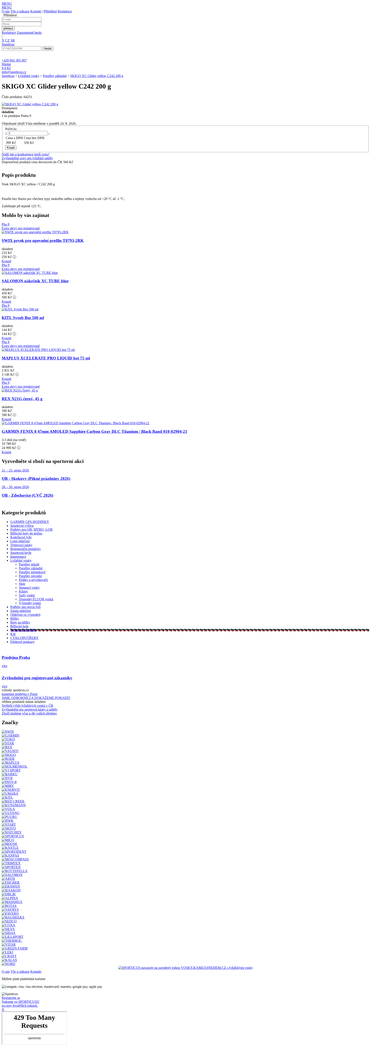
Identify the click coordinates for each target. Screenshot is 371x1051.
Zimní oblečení (20, 611)
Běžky (14, 618)
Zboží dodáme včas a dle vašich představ (29, 713)
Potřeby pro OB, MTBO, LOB (31, 529)
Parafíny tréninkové (32, 572)
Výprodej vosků (30, 603)
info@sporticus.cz (14, 72)
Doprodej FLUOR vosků (36, 599)
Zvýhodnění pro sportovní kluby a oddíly (30, 709)
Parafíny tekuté (29, 564)
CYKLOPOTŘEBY (24, 638)
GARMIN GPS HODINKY (29, 522)
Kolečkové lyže (21, 537)
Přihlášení (50, 11)
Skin (22, 583)
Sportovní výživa (21, 525)
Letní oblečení (20, 541)
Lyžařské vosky (28, 76)
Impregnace (18, 556)
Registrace (65, 11)
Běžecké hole (19, 626)
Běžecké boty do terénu (26, 533)
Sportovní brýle (20, 553)
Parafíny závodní (30, 576)
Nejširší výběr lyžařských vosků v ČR (27, 705)
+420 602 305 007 (14, 60)
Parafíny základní (55, 76)
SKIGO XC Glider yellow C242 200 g (96, 76)
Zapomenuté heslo (29, 32)
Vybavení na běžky (23, 630)
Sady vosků (27, 595)
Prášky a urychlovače (33, 580)
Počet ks (11, 129)
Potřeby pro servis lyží (25, 607)
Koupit (6, 261)
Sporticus (8, 76)
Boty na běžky (20, 622)
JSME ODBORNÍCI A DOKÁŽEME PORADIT (36, 698)
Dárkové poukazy (22, 642)
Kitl (12, 634)
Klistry (23, 591)
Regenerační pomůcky (25, 549)
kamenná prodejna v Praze (20, 694)
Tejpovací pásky (21, 545)
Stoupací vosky (29, 587)
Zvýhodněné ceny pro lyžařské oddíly (27, 158)
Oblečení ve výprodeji (25, 614)
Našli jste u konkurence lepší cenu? (25, 154)
